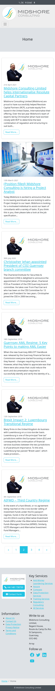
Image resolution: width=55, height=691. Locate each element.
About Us (10, 618)
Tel (21, 2)
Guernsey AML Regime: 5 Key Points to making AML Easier (25, 344)
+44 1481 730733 (15, 587)
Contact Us (11, 621)
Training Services (41, 598)
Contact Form (15, 594)
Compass (37, 589)
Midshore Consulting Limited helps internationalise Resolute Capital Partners (26, 92)
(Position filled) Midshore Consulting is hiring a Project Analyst (25, 188)
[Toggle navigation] (5, 24)
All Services (38, 608)
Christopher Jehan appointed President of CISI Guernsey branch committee (25, 265)
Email (29, 2)
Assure (36, 586)
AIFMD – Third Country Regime (27, 500)
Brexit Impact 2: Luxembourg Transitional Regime (25, 422)
